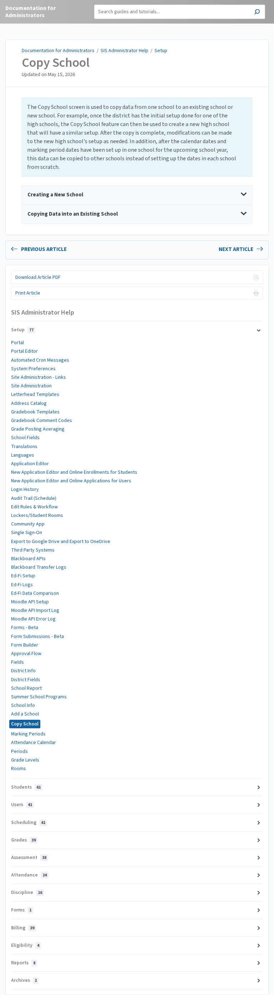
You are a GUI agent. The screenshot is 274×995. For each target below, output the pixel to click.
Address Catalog (29, 403)
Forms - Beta (24, 627)
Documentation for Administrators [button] (30, 12)
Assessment (28, 857)
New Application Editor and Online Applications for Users (71, 480)
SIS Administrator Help (124, 50)
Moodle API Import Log (35, 610)
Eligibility (25, 945)
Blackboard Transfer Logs (38, 567)
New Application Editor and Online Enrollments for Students (74, 472)
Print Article (27, 293)
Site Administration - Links (38, 377)
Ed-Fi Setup (23, 575)
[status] (137, 137)
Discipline (26, 892)
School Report (26, 688)
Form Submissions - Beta (37, 636)
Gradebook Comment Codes (41, 420)
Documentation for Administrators (58, 50)
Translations (24, 446)
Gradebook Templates (35, 412)
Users (21, 804)
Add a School (25, 714)
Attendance (29, 875)
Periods (19, 751)
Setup (160, 50)
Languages (22, 455)
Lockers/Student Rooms (37, 515)
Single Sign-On (26, 532)
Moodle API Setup (30, 601)
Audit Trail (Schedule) (33, 498)
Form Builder (24, 645)
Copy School (56, 63)
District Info (23, 670)
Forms (21, 910)
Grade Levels (25, 760)
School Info (23, 705)
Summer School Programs (39, 696)
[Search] (257, 12)
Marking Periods (28, 734)
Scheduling (28, 822)
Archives (24, 980)
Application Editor (30, 463)
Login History (25, 489)
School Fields (25, 437)
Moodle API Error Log (33, 619)
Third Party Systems (33, 550)
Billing (22, 927)
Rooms (18, 768)
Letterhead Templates (35, 394)
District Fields (25, 679)
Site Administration (31, 386)
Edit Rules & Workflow (34, 507)
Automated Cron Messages (40, 360)
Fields (17, 662)
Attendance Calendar (33, 742)
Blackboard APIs (28, 558)
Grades (23, 840)
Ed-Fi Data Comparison (35, 593)
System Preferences (33, 368)
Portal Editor (24, 351)
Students (26, 787)
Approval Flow (26, 653)
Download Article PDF (38, 277)
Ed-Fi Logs (22, 584)
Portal (17, 342)
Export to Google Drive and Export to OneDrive (60, 541)
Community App (28, 524)
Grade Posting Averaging (38, 429)
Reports (23, 962)
